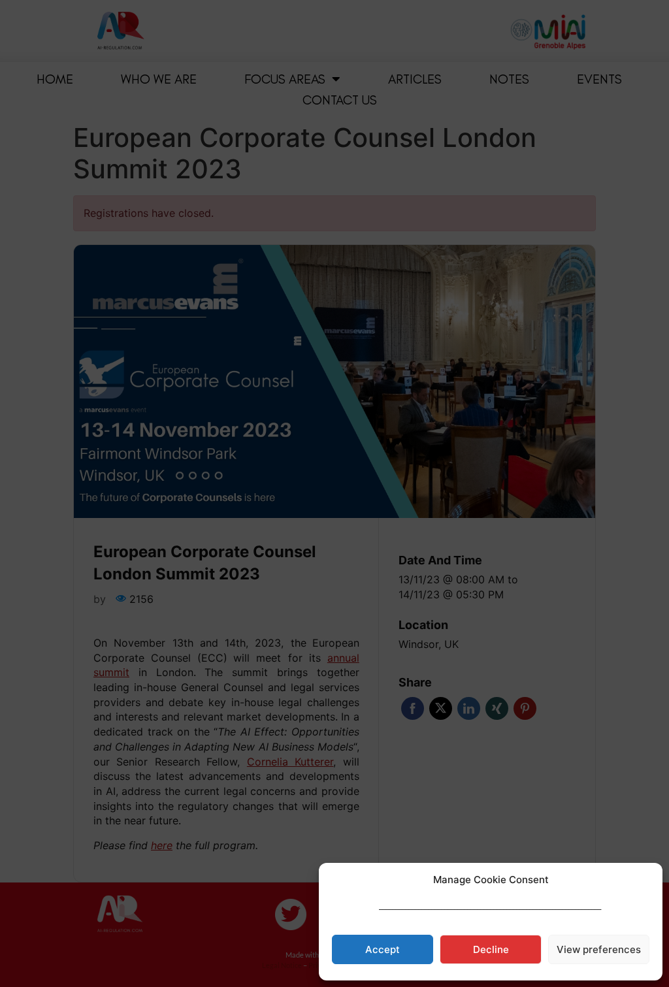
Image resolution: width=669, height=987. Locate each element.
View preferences (599, 949)
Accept (382, 949)
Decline (491, 949)
